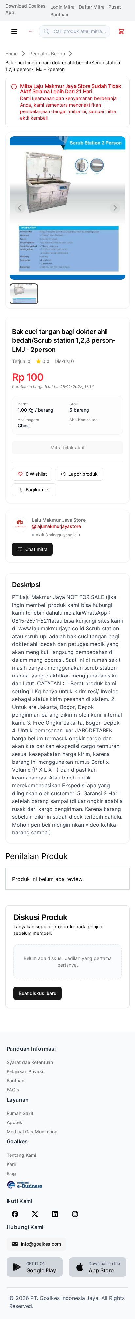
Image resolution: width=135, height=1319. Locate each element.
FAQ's (13, 1089)
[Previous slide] (20, 208)
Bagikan (34, 489)
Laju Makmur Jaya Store (59, 519)
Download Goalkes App (25, 9)
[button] (24, 293)
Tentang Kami (21, 1155)
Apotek (14, 1122)
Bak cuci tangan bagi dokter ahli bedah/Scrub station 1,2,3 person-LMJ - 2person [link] (62, 66)
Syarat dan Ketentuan (30, 1062)
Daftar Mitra (92, 6)
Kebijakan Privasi (25, 1071)
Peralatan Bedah (47, 53)
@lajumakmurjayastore (56, 526)
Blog (11, 1173)
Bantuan (15, 1080)
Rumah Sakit (20, 1113)
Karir (11, 1164)
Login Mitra (63, 6)
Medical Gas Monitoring (32, 1131)
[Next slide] (115, 208)
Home (11, 53)
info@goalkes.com (41, 1244)
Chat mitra (36, 549)
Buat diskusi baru (37, 993)
